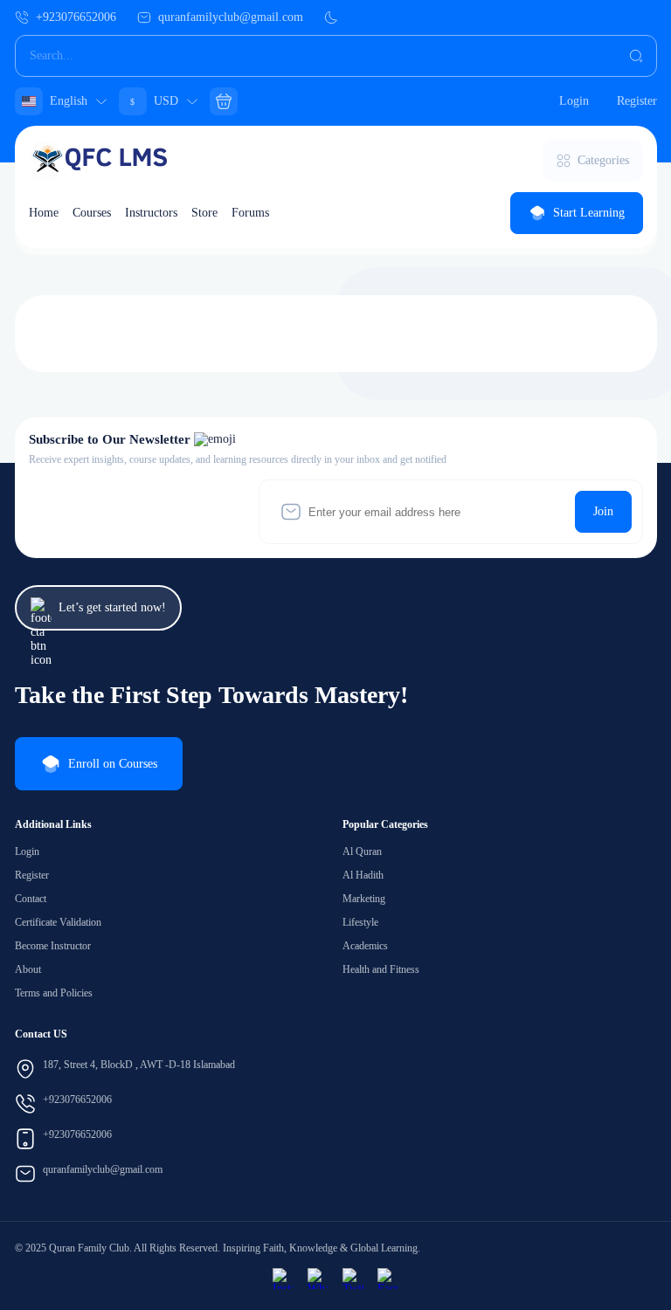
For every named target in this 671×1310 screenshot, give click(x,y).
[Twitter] (352, 1278)
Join (603, 511)
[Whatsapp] (318, 1278)
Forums (250, 212)
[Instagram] (283, 1278)
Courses (92, 212)
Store (204, 212)
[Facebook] (387, 1278)
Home (44, 212)
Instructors (151, 212)
